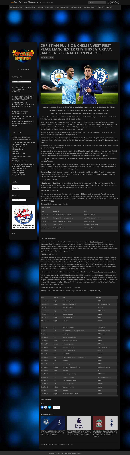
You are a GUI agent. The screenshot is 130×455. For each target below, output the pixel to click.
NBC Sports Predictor (86, 194)
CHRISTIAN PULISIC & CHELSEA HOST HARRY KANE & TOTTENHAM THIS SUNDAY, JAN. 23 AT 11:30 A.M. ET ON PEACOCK (53, 433)
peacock (67, 444)
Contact (100, 7)
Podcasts (109, 7)
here (52, 201)
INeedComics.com (16, 7)
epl (62, 444)
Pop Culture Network (26, 2)
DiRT (52, 57)
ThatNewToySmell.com (45, 7)
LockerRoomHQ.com (62, 7)
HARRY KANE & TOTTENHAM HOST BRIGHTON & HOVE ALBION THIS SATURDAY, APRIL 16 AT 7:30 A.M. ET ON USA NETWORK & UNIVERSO (79, 433)
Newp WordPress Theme (61, 453)
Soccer (55, 444)
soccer (71, 444)
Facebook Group (89, 7)
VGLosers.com (30, 7)
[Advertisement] (65, 26)
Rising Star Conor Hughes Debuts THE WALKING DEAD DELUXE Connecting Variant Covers (23, 123)
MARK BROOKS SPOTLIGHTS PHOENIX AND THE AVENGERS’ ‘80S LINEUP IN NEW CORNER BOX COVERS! (23, 98)
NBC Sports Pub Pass (96, 242)
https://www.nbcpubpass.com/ (64, 251)
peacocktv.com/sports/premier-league (104, 272)
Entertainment (76, 7)
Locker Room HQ (49, 444)
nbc (64, 444)
